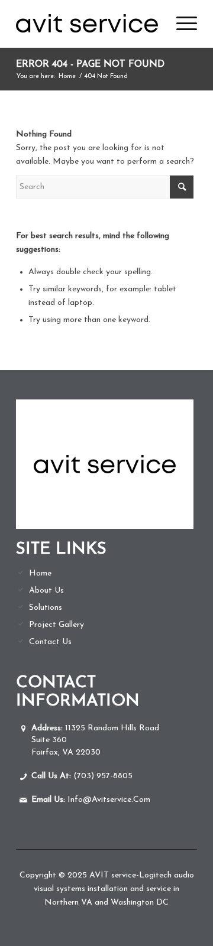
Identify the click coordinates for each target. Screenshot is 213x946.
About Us (46, 590)
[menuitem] (180, 23)
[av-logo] (88, 23)
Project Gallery (56, 624)
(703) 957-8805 (82, 776)
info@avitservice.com (90, 799)
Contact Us (50, 642)
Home (40, 573)
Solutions (45, 607)
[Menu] (180, 23)
